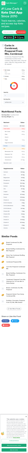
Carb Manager (9, 3)
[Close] (26, 416)
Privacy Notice (16, 437)
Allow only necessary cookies (14, 445)
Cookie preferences (14, 440)
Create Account (21, 32)
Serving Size (7, 99)
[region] (14, 433)
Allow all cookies (14, 450)
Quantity (6, 92)
